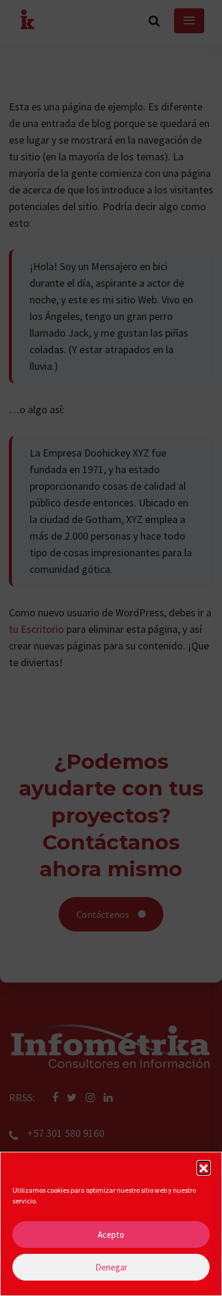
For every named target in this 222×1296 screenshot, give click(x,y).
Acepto (111, 1234)
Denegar (111, 1267)
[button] (204, 1167)
